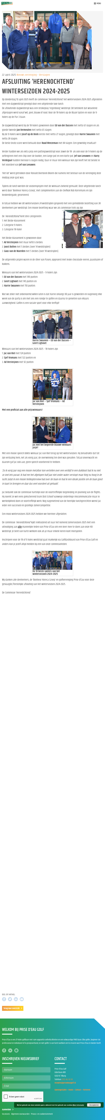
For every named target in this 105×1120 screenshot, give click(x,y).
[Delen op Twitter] (10, 999)
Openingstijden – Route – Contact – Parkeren (72, 1090)
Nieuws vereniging (27, 75)
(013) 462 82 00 (67, 1079)
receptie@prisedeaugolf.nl (65, 1083)
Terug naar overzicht (11, 1008)
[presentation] (23, 1096)
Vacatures (6, 1114)
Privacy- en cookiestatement (42, 1114)
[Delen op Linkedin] (16, 999)
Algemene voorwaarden (20, 1114)
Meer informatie (78, 1105)
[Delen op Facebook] (4, 999)
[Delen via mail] (22, 999)
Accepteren (94, 1105)
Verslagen (44, 75)
